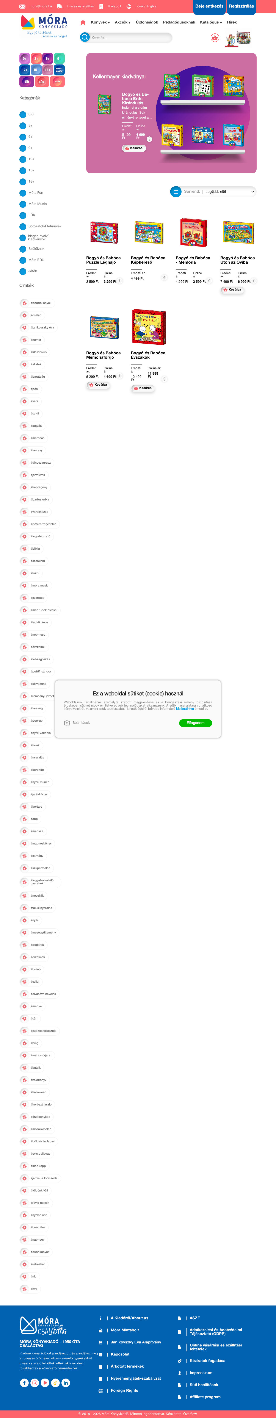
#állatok (36, 364)
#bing (34, 1043)
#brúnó (36, 969)
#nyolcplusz (39, 1215)
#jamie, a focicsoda (44, 1178)
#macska (37, 831)
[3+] (36, 58)
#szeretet (37, 598)
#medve (36, 1006)
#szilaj (35, 981)
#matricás (37, 438)
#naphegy (37, 1239)
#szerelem (38, 561)
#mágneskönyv (41, 843)
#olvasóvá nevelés (43, 994)
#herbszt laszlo (41, 1104)
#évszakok (38, 647)
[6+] (47, 58)
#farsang (37, 708)
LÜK (31, 215)
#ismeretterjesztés (43, 524)
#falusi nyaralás (41, 908)
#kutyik (36, 1067)
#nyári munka (40, 782)
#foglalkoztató (40, 536)
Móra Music (37, 204)
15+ (31, 170)
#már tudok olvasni (44, 610)
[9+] (59, 58)
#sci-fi (35, 413)
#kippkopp (38, 1166)
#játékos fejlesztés (43, 1031)
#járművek (38, 475)
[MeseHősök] (59, 69)
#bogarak (37, 945)
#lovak (35, 745)
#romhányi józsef (42, 696)
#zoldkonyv (38, 1080)
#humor (36, 340)
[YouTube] (45, 1383)
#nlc (33, 1276)
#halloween (38, 1092)
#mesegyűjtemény (43, 932)
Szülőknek (36, 248)
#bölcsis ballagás (43, 1141)
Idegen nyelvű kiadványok (39, 238)
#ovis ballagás (40, 1153)
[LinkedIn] (65, 1383)
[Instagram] (34, 1383)
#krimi (35, 573)
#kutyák (36, 426)
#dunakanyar (40, 1252)
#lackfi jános (39, 622)
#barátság (38, 376)
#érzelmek (38, 957)
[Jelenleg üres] (215, 37)
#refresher (38, 1264)
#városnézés (39, 512)
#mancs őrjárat (41, 1055)
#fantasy (36, 450)
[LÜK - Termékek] (42, 81)
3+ (30, 125)
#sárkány (37, 856)
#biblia (35, 548)
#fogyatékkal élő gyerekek (42, 882)
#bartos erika (40, 499)
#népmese (38, 634)
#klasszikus (39, 352)
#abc (34, 819)
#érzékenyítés (40, 1117)
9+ (30, 148)
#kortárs (36, 806)
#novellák (37, 895)
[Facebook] (24, 1383)
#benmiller (38, 1227)
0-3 (31, 114)
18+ (31, 181)
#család (36, 315)
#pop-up (37, 720)
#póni (34, 389)
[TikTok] (55, 1383)
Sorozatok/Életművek (44, 226)
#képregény (39, 487)
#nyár (34, 920)
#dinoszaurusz (41, 462)
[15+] (36, 69)
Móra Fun (35, 192)
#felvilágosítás (40, 659)
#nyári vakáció (41, 733)
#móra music (40, 585)
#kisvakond (39, 684)
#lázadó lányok (41, 303)
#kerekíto (37, 770)
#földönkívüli (39, 1190)
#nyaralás (37, 757)
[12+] (24, 69)
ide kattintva (185, 708)
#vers (34, 401)
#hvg (34, 1289)
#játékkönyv (39, 794)
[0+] (24, 58)
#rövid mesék (40, 1203)
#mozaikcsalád (41, 1129)
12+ (31, 159)
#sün (34, 1018)
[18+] (47, 69)
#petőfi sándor (41, 671)
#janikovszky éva (42, 327)
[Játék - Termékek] (57, 81)
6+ (30, 136)
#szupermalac (40, 868)
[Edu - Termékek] (26, 81)
